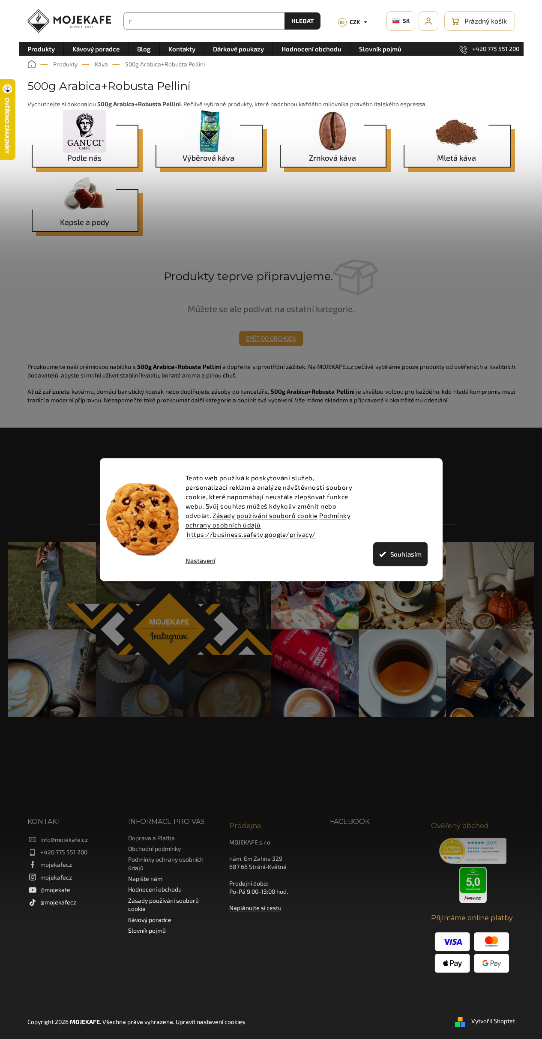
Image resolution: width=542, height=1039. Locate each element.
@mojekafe (55, 889)
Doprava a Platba (151, 837)
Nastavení (201, 560)
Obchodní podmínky (154, 848)
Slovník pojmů (147, 930)
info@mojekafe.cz (64, 839)
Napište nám (145, 878)
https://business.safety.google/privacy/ (251, 534)
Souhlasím (406, 554)
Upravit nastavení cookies (210, 1021)
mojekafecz (56, 864)
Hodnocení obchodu (155, 889)
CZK (350, 21)
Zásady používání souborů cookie (265, 515)
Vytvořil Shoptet (493, 1020)
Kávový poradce (149, 919)
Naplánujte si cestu (255, 907)
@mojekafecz (58, 902)
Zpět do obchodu (271, 338)
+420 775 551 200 (63, 852)
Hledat (302, 20)
